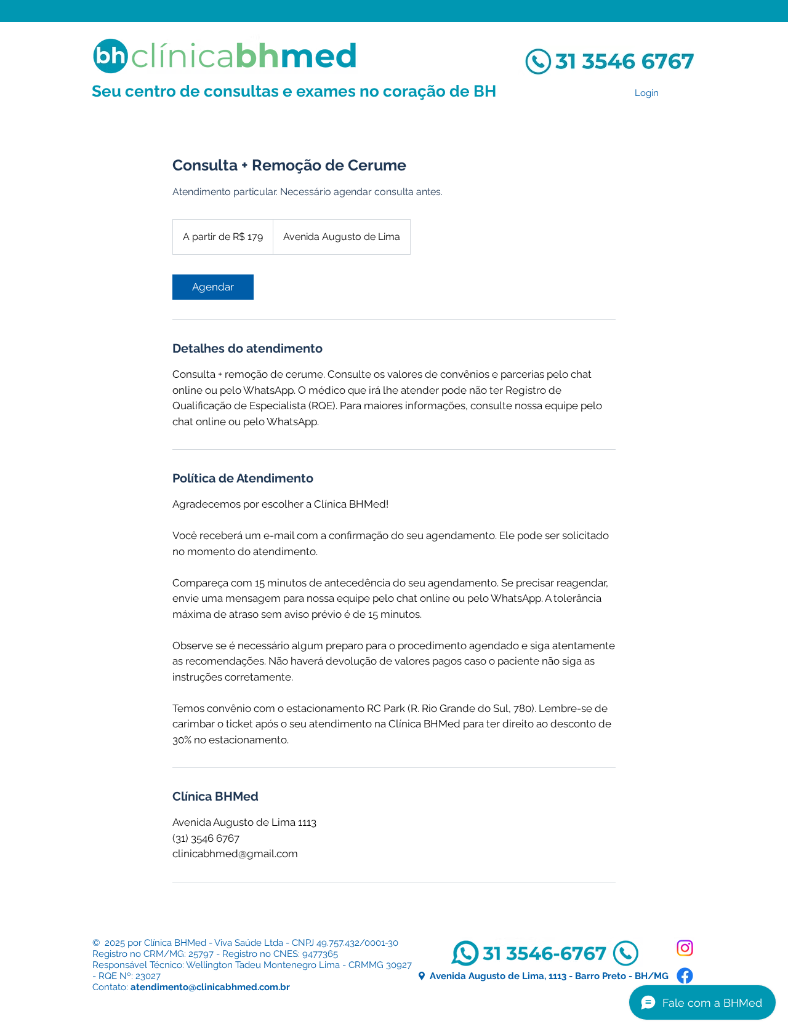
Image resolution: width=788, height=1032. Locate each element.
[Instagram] (685, 948)
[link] (213, 287)
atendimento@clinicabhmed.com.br (210, 987)
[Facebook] (685, 975)
